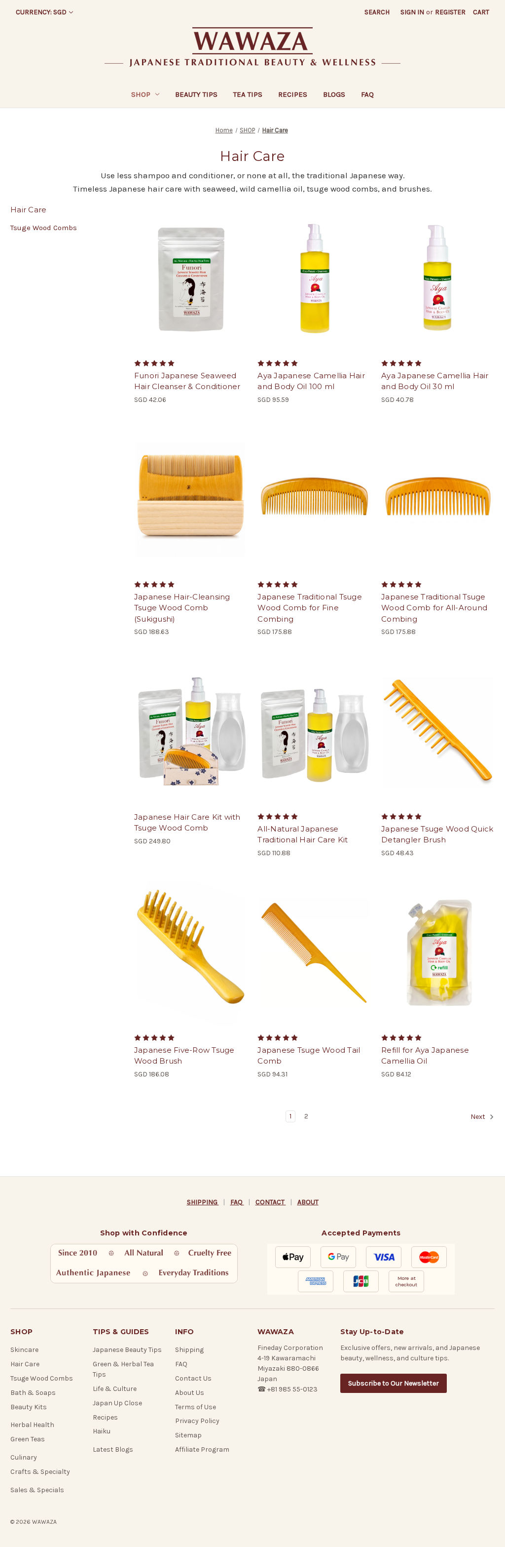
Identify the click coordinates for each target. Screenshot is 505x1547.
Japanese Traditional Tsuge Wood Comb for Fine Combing (309, 608)
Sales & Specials (37, 1490)
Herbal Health (32, 1425)
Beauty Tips (196, 94)
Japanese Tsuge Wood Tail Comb (308, 1055)
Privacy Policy (197, 1421)
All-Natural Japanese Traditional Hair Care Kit (302, 834)
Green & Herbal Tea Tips (123, 1369)
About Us (189, 1392)
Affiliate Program (202, 1449)
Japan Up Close (117, 1403)
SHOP (140, 94)
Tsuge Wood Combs (43, 227)
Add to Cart (190, 287)
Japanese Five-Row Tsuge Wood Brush (184, 1055)
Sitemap (188, 1435)
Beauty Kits (28, 1407)
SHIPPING (203, 1202)
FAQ (367, 94)
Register (450, 12)
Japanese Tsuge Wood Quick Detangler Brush (437, 834)
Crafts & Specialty (40, 1472)
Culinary (23, 1457)
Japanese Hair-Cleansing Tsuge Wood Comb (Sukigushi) (182, 608)
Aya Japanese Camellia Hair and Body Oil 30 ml (435, 381)
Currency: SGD (41, 12)
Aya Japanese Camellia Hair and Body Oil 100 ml (311, 381)
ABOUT (308, 1202)
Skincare (24, 1350)
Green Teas (27, 1439)
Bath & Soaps (33, 1392)
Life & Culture (115, 1389)
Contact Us (193, 1378)
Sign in (412, 12)
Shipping (189, 1350)
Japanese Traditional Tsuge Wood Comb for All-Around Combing (434, 608)
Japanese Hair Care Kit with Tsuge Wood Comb (187, 822)
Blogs (334, 94)
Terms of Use (195, 1407)
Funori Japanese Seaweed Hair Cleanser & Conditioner (187, 381)
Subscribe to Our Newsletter (393, 1383)
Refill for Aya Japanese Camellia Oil (425, 1055)
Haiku (101, 1431)
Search (377, 12)
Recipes (292, 94)
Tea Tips (247, 94)
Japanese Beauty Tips (127, 1350)
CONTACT (270, 1202)
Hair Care (24, 1364)
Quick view (190, 270)
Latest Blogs (113, 1449)
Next (478, 1116)
